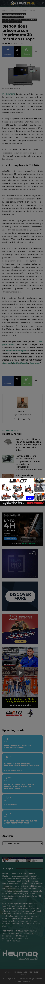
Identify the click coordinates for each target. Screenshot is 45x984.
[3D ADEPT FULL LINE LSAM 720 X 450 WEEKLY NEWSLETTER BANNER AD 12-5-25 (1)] (22, 505)
